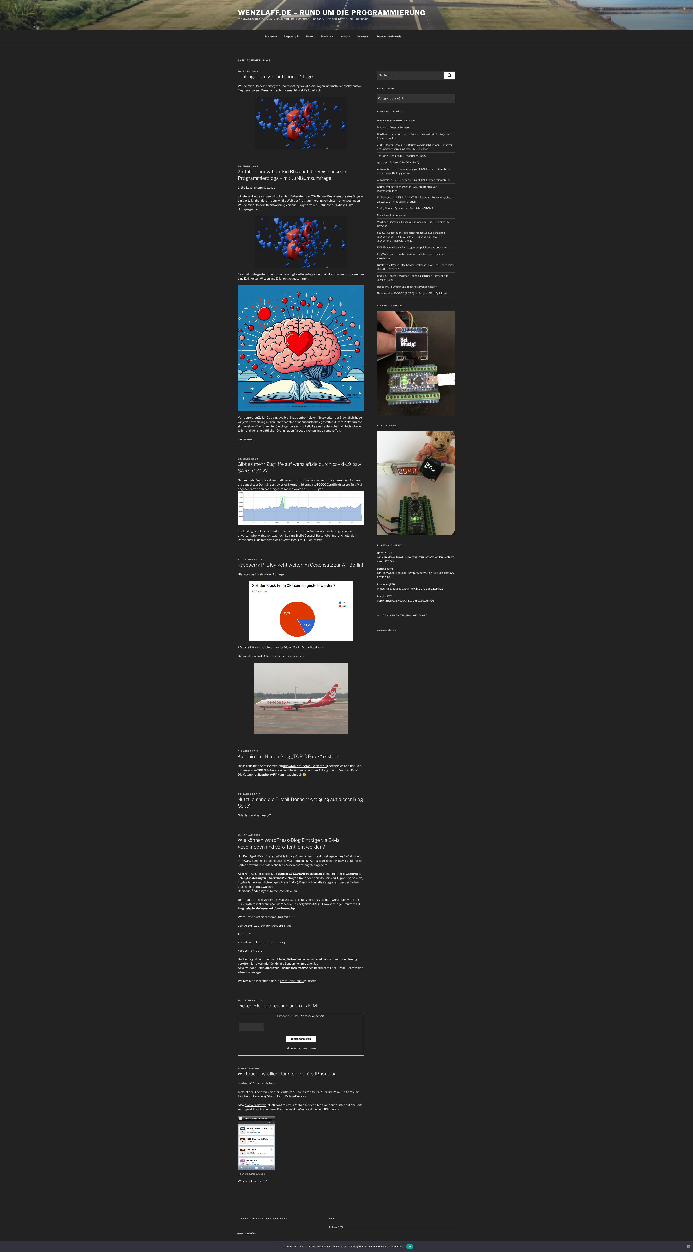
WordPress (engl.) (292, 981)
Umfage (243, 209)
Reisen (310, 36)
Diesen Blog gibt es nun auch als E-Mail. (279, 1005)
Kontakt (345, 36)
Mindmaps (327, 36)
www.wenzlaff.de (386, 630)
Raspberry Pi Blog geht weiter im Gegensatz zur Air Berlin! (300, 565)
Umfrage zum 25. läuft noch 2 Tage (275, 76)
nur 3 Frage (298, 205)
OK (409, 1246)
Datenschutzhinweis (389, 36)
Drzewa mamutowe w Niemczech (396, 120)
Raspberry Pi (291, 36)
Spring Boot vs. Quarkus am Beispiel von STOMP (405, 208)
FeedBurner (309, 1048)
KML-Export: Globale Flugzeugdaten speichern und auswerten (412, 247)
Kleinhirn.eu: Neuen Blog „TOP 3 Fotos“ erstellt (287, 756)
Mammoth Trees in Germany (393, 127)
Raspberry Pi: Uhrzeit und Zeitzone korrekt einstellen (407, 286)
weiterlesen (245, 439)
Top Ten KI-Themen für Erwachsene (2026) (402, 155)
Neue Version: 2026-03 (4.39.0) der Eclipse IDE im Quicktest (412, 293)
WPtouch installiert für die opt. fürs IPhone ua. (287, 1074)
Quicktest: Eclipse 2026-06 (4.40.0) (398, 162)
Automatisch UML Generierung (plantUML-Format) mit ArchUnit (413, 179)
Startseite (271, 36)
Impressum (363, 36)
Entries (336, 1227)
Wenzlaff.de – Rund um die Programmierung (332, 13)
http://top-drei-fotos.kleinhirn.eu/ (305, 766)
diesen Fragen (315, 86)
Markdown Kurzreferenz (391, 215)
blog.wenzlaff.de (255, 1105)
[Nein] (688, 1246)
